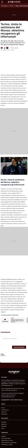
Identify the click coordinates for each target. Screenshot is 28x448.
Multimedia (4, 414)
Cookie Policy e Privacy (7, 440)
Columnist (4, 412)
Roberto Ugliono (14, 48)
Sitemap (3, 436)
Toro (11, 6)
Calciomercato (5, 410)
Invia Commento (19, 347)
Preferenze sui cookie (6, 444)
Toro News (4, 6)
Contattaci (4, 422)
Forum (3, 428)
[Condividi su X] (7, 48)
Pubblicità (3, 426)
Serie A (3, 407)
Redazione (4, 424)
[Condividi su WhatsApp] (2, 48)
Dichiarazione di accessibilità (8, 442)
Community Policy (5, 438)
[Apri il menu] (2, 2)
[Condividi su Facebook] (4, 48)
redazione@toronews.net (7, 396)
